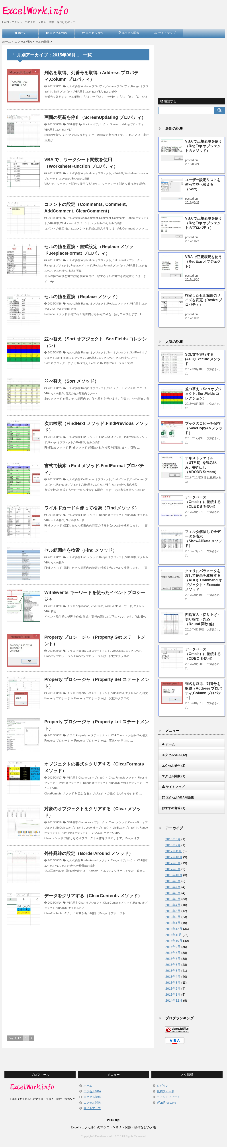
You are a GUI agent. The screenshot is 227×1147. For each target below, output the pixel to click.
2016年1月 (172, 923)
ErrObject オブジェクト (70, 827)
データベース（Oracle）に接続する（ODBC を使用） (203, 653)
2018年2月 (172, 845)
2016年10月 (173, 875)
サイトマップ (92, 1108)
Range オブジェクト (56, 265)
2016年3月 (172, 911)
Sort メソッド (115, 388)
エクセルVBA (94, 91)
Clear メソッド (118, 822)
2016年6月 (172, 893)
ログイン (162, 1085)
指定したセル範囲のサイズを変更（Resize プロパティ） (203, 300)
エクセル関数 (92, 1102)
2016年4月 (172, 905)
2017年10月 (173, 857)
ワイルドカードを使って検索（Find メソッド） (91, 507)
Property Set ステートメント (93, 693)
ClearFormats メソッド (123, 777)
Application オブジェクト (93, 124)
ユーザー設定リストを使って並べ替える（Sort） (203, 184)
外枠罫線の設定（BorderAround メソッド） (88, 853)
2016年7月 (172, 887)
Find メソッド (89, 437)
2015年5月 (172, 970)
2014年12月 (173, 1000)
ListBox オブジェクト (125, 827)
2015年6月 (172, 964)
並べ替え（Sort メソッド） (71, 381)
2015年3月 (172, 982)
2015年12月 (173, 929)
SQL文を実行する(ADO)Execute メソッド (203, 359)
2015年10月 (173, 941)
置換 (73, 308)
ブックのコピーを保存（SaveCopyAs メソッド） (203, 428)
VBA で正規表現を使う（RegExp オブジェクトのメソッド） (203, 145)
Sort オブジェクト (118, 352)
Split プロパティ (63, 91)
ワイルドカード (75, 520)
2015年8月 (172, 952)
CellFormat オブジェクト (128, 260)
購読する (169, 101)
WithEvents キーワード (118, 606)
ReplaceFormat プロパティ (109, 265)
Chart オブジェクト (90, 902)
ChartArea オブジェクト (93, 777)
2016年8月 (172, 881)
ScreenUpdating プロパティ (127, 124)
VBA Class (97, 606)
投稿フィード (165, 1091)
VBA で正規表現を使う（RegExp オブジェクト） (203, 261)
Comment (105, 218)
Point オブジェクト (70, 783)
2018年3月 (172, 839)
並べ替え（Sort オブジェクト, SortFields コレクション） (203, 393)
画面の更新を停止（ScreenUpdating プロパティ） (95, 117)
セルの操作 (73, 86)
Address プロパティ (93, 86)
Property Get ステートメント (93, 650)
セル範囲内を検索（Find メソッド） (80, 550)
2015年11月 (173, 935)
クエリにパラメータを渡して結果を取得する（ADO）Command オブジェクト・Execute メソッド (203, 580)
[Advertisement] (78, 977)
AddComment (89, 218)
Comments (118, 218)
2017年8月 (172, 869)
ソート (134, 357)
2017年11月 (173, 851)
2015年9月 (172, 946)
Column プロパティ (118, 86)
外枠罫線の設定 (85, 865)
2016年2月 (172, 917)
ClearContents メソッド (117, 902)
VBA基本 (79, 91)
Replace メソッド (81, 265)
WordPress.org (166, 1102)
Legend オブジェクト (99, 827)
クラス (71, 606)
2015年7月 (172, 958)
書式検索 (131, 484)
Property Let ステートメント (93, 735)
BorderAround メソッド (95, 860)
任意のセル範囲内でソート (82, 393)
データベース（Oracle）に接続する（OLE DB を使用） (203, 501)
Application (82, 606)
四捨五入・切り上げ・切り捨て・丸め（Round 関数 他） (203, 619)
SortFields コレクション (70, 357)
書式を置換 (75, 270)
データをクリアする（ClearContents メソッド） (93, 895)
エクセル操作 (92, 1097)
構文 (53, 611)
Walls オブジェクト (133, 783)
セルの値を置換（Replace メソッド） (82, 296)
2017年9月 (172, 863)
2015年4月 (172, 976)
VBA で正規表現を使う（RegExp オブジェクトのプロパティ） (203, 222)
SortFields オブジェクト (76, 833)
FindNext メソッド (110, 437)
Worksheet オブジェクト (75, 223)
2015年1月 (172, 994)
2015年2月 (172, 988)
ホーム (88, 1085)
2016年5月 (172, 899)
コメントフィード (168, 1097)
